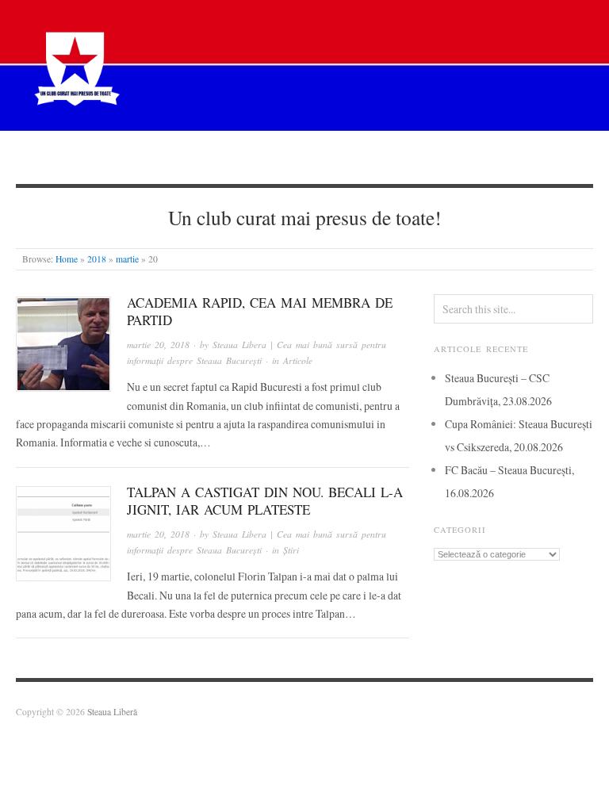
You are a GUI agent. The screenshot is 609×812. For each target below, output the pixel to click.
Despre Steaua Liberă (101, 157)
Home (67, 259)
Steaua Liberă (112, 712)
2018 (96, 259)
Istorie (337, 157)
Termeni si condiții (534, 157)
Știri (197, 157)
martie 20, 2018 (158, 344)
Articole (264, 157)
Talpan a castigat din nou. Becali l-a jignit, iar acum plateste (265, 501)
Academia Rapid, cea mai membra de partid (260, 311)
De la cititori (421, 157)
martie (127, 259)
